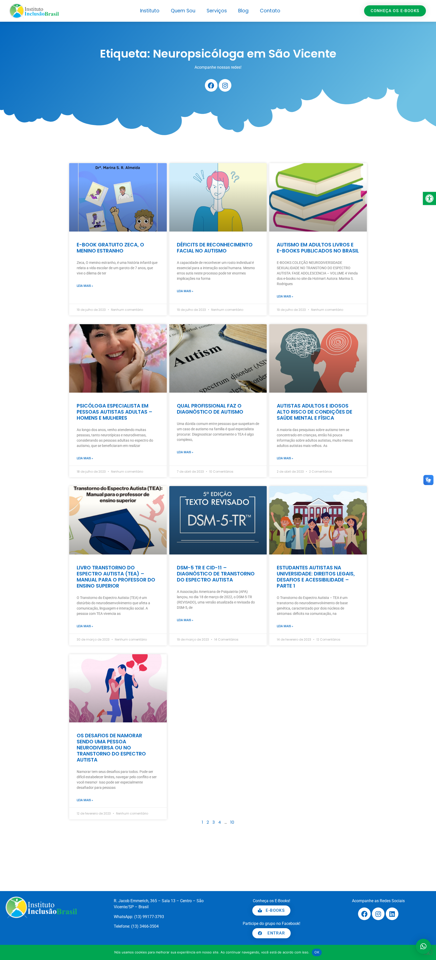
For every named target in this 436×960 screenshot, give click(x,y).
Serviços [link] (217, 10)
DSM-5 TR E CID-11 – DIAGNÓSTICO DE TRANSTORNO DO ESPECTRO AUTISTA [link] (216, 573)
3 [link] (213, 822)
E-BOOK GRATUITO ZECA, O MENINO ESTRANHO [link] (110, 247)
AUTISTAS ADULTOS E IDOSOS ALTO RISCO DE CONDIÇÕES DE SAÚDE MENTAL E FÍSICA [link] (314, 411)
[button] (423, 946)
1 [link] (202, 822)
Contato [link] (270, 10)
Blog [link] (243, 10)
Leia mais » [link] (85, 286)
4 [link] (219, 822)
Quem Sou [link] (183, 10)
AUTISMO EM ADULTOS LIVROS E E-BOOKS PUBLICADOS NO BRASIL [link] (318, 247)
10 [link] (232, 822)
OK (316, 952)
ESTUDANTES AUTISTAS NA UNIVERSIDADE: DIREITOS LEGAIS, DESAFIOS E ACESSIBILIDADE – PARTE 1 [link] (316, 576)
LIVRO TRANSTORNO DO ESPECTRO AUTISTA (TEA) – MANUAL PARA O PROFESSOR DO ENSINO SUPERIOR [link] (116, 576)
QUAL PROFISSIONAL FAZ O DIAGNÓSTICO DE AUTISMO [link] (210, 408)
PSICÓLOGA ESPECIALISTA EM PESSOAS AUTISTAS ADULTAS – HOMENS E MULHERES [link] (114, 411)
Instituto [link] (149, 10)
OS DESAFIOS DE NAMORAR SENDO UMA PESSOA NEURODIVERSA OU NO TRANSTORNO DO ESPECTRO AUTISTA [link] (111, 747)
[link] (429, 198)
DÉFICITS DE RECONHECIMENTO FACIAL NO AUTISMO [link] (215, 247)
